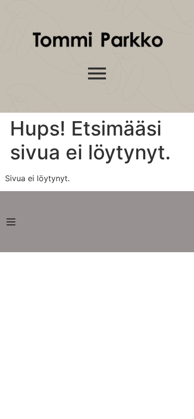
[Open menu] (12, 222)
